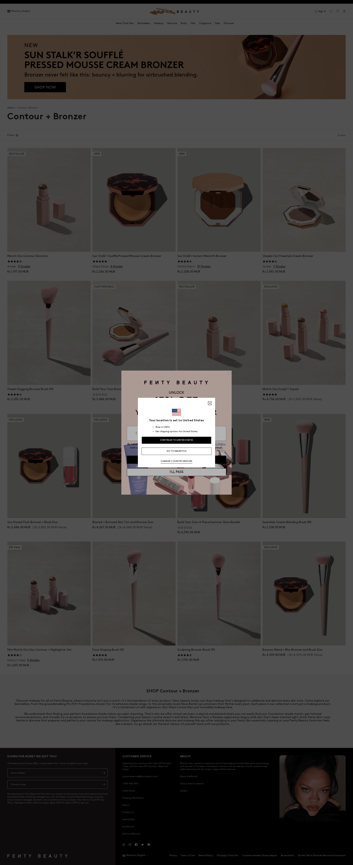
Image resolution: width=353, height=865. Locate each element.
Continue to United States (176, 440)
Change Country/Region (176, 461)
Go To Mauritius (177, 451)
